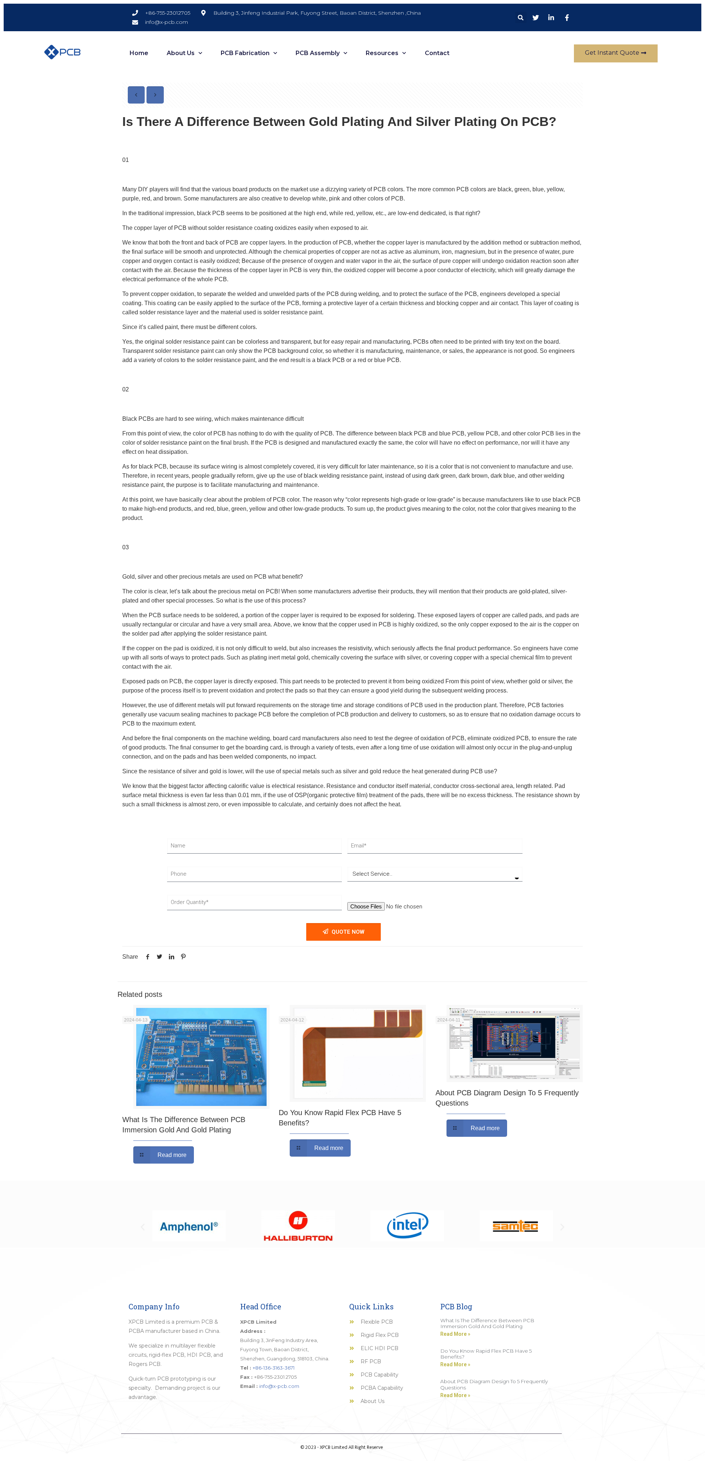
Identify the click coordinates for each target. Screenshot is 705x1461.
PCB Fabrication (245, 53)
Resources (382, 53)
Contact (437, 53)
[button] (521, 17)
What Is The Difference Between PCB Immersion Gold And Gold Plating (487, 1323)
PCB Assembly (318, 53)
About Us (181, 53)
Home (139, 53)
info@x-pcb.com (279, 1386)
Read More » (455, 1334)
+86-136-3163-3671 (273, 1368)
